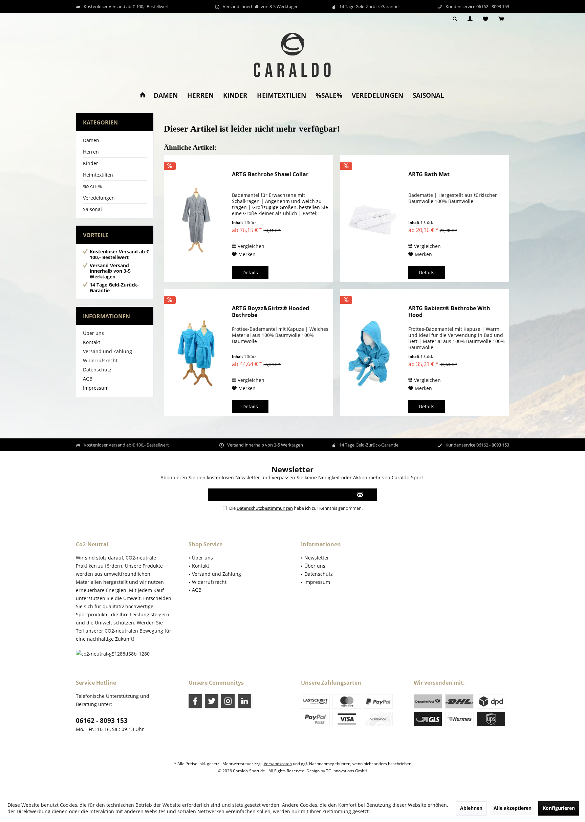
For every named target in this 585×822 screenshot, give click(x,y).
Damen (91, 140)
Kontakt (91, 342)
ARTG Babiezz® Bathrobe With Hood (449, 311)
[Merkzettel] (485, 19)
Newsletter (316, 557)
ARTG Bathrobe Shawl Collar (270, 174)
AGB (87, 378)
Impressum (96, 388)
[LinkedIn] (244, 701)
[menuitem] (501, 19)
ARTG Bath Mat (429, 174)
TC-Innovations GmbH (346, 771)
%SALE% (92, 186)
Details (250, 272)
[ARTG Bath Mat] (373, 218)
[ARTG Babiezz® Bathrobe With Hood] (373, 352)
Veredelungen (99, 198)
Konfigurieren (559, 808)
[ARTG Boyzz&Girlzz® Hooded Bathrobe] (196, 352)
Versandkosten (278, 764)
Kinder (90, 163)
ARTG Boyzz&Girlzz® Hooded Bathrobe (270, 311)
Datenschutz (97, 369)
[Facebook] (195, 701)
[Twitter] (211, 701)
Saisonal (92, 209)
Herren (91, 152)
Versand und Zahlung (107, 351)
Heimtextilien (98, 175)
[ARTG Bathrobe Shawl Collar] (196, 218)
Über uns (93, 333)
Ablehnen (471, 808)
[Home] (142, 95)
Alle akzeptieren (513, 808)
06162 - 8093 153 (102, 720)
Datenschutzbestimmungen (265, 508)
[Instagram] (228, 701)
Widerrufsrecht (100, 360)
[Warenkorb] (501, 19)
